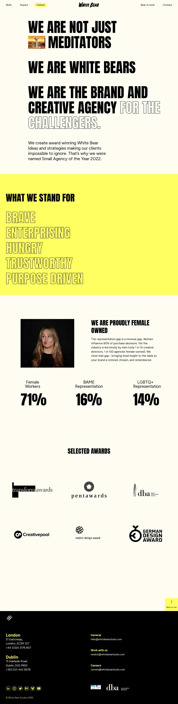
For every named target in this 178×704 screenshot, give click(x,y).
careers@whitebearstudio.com (108, 669)
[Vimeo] (32, 688)
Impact (24, 4)
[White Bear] (89, 3)
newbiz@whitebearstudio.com (108, 654)
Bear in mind (147, 4)
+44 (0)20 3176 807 (18, 647)
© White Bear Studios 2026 (19, 697)
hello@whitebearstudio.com (106, 639)
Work (9, 4)
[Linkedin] (8, 688)
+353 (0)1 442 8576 (18, 669)
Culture (40, 4)
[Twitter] (20, 688)
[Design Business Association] (117, 687)
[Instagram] (14, 688)
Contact (167, 4)
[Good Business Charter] (96, 687)
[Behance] (26, 688)
